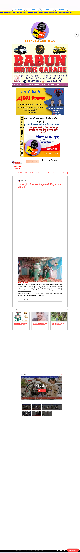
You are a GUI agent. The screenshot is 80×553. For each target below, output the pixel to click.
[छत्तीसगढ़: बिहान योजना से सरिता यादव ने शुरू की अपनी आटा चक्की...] (21, 316)
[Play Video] (26, 407)
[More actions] (61, 181)
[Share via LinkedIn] (24, 299)
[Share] (57, 374)
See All (66, 309)
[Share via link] (27, 299)
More (54, 172)
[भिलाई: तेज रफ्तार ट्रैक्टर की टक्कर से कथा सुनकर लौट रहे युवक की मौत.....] (40, 316)
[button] (77, 35)
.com (43, 550)
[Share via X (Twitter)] (21, 299)
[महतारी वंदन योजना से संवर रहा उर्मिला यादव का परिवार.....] (59, 316)
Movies (44, 172)
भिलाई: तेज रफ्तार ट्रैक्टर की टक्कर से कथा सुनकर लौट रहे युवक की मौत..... (40, 324)
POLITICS (20, 172)
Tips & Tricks (38, 172)
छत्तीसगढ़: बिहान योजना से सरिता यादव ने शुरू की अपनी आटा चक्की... (20, 324)
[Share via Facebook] (18, 299)
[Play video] (40, 269)
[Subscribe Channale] (57, 551)
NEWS (26, 172)
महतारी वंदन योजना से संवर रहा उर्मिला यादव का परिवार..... (58, 324)
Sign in (61, 374)
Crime (49, 172)
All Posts (14, 172)
